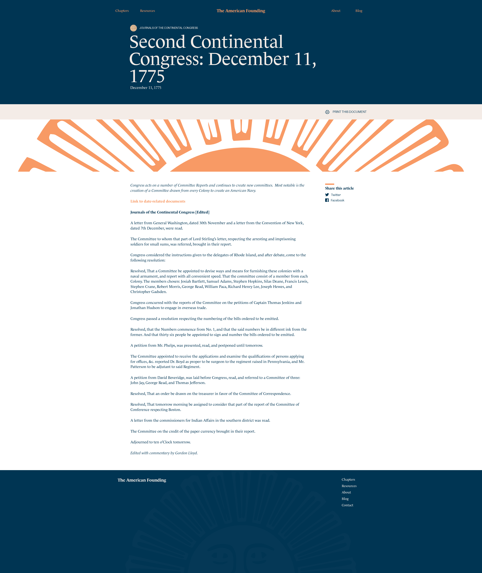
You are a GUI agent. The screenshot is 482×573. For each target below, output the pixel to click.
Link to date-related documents (157, 200)
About (335, 10)
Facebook (337, 200)
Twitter (335, 195)
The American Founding (241, 10)
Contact (347, 504)
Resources (147, 10)
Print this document (349, 112)
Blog (358, 10)
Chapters (122, 10)
